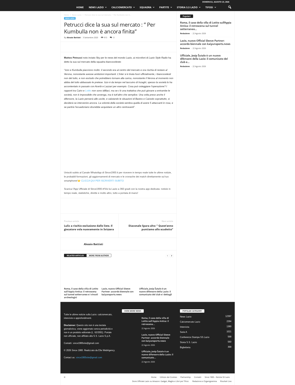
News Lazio (96, 7)
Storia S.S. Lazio (188, 342)
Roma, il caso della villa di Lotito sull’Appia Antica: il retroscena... (155, 321)
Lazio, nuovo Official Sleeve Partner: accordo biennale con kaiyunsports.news (118, 291)
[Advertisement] (118, 137)
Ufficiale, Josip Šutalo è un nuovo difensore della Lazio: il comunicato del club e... (204, 59)
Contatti (197, 377)
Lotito (88, 90)
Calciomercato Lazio (190, 322)
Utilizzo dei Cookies (168, 377)
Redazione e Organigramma (204, 381)
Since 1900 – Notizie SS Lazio (217, 377)
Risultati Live (225, 381)
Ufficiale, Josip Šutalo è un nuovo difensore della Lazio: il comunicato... (157, 354)
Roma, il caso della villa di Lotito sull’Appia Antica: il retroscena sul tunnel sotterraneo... (205, 26)
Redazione (185, 33)
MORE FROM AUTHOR (99, 255)
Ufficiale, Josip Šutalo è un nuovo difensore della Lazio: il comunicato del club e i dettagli (155, 291)
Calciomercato (121, 7)
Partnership (185, 377)
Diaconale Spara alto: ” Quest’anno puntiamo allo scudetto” (151, 227)
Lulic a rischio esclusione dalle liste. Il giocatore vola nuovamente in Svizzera (89, 227)
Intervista (184, 327)
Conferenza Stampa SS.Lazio (194, 337)
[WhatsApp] (91, 46)
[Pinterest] (83, 46)
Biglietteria (185, 347)
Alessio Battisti (74, 37)
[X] (75, 46)
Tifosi (209, 7)
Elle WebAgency (106, 350)
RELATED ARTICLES (75, 255)
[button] (229, 7)
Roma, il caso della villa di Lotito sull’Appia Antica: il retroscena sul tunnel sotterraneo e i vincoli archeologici (81, 293)
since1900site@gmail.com (86, 343)
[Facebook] (67, 46)
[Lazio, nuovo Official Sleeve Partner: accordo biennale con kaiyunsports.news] (119, 273)
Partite (164, 7)
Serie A (183, 332)
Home (80, 7)
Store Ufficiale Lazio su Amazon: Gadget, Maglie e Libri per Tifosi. (160, 381)
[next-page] (171, 255)
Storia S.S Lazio (187, 7)
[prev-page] (167, 255)
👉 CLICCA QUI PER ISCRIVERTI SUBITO (101, 180)
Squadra (145, 7)
